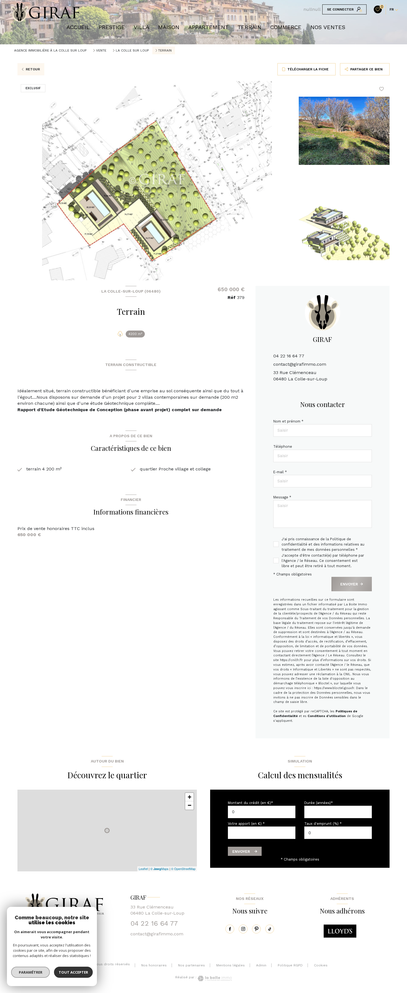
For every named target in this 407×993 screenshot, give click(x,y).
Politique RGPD (290, 965)
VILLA (141, 27)
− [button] (189, 805)
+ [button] (189, 797)
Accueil (78, 27)
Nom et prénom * (288, 421)
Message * (282, 497)
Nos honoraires (154, 965)
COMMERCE (286, 27)
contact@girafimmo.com (299, 364)
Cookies (321, 965)
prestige (112, 27)
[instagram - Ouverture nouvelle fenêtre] (243, 929)
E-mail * (280, 472)
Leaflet (143, 868)
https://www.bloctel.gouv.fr (334, 688)
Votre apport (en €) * (246, 823)
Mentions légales (230, 965)
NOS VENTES (327, 27)
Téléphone (282, 446)
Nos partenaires (191, 965)
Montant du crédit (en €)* (250, 803)
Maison (168, 27)
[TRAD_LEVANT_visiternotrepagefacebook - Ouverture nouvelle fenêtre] (229, 929)
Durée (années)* (318, 803)
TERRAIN (249, 27)
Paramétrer (30, 972)
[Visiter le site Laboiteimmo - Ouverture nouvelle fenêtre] (214, 978)
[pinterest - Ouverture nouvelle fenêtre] (256, 929)
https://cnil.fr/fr (291, 660)
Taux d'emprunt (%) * (323, 823)
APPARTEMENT (208, 27)
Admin (261, 965)
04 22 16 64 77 (288, 356)
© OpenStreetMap (183, 868)
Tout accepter (73, 972)
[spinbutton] (338, 832)
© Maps (159, 868)
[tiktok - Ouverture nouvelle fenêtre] (269, 929)
